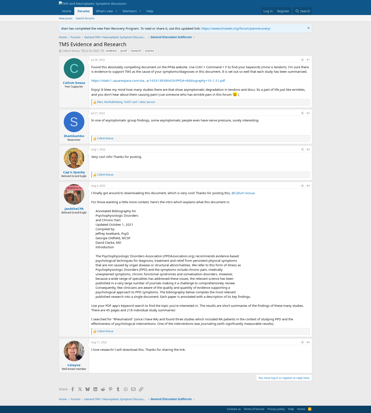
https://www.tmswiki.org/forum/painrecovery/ (236, 28)
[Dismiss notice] (308, 28)
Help (149, 11)
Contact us (234, 409)
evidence (111, 51)
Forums (84, 11)
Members (130, 11)
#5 (308, 342)
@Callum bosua (242, 193)
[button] (116, 11)
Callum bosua (71, 51)
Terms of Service (254, 409)
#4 (308, 186)
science (149, 51)
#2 (308, 113)
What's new (104, 11)
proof (123, 51)
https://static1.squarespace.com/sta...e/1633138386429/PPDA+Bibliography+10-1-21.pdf (158, 80)
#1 (308, 60)
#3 (308, 149)
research (136, 51)
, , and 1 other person (126, 102)
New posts (65, 18)
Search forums (85, 18)
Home (66, 11)
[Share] (302, 59)
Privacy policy (276, 409)
